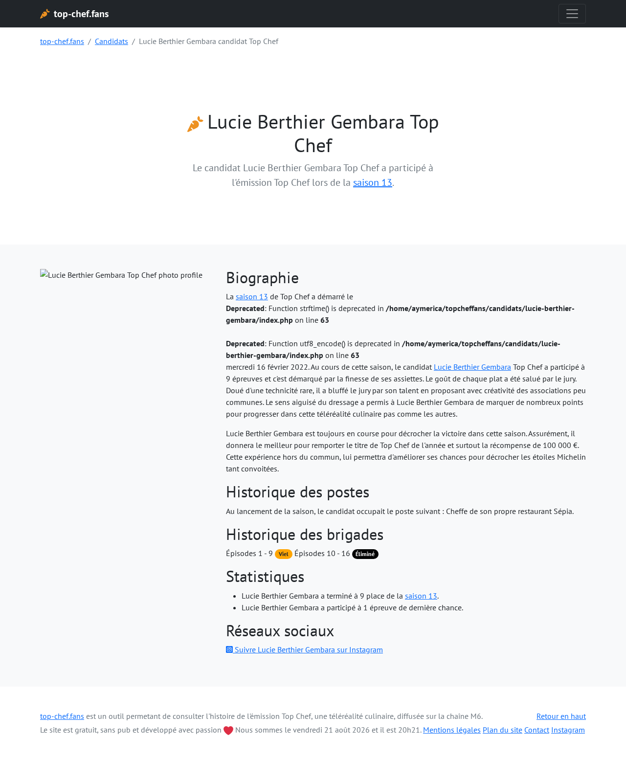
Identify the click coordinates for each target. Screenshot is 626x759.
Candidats (111, 41)
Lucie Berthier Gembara (472, 367)
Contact (536, 730)
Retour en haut (561, 716)
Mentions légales (452, 730)
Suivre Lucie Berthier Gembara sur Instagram (308, 649)
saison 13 (372, 182)
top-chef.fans (62, 41)
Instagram (568, 730)
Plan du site (502, 730)
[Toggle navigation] (572, 13)
